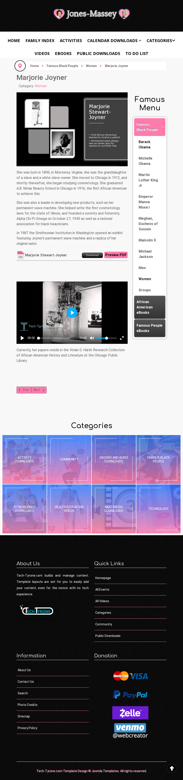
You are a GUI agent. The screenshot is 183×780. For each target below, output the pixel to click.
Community (103, 624)
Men (142, 268)
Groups (145, 290)
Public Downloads (98, 53)
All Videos (102, 601)
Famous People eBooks (149, 328)
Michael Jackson (146, 254)
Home (14, 40)
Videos (42, 53)
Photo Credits (27, 705)
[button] (163, 127)
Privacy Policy (27, 728)
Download (92, 255)
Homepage (103, 578)
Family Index (39, 40)
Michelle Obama (145, 161)
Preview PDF (116, 255)
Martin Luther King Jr (148, 180)
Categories (159, 40)
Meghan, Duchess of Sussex (148, 223)
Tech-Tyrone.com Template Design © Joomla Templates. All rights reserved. (91, 771)
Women (41, 86)
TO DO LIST (136, 53)
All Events (102, 589)
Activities (71, 40)
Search (23, 693)
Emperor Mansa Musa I (146, 201)
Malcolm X (147, 240)
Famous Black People (147, 127)
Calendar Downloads (112, 40)
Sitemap (24, 716)
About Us (24, 670)
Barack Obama (144, 144)
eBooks (63, 53)
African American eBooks (145, 307)
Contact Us (26, 681)
